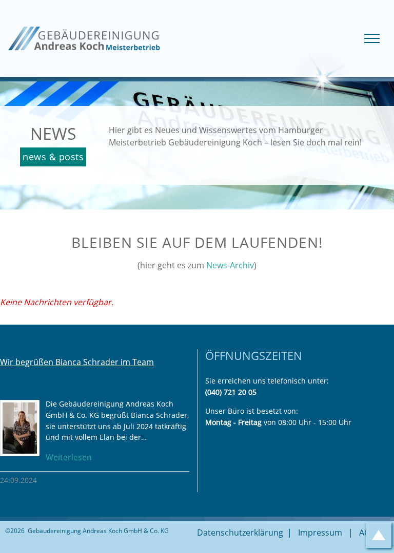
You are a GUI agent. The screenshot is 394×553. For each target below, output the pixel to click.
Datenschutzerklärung (240, 532)
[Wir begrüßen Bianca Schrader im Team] (20, 428)
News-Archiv (230, 265)
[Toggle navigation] (372, 38)
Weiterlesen (69, 457)
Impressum (320, 532)
